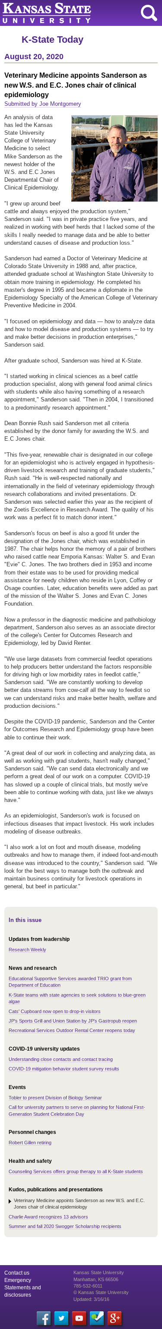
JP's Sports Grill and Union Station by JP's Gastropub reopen (73, 1020)
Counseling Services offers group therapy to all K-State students (76, 1171)
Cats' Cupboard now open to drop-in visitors (55, 1011)
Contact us (16, 1273)
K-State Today (52, 39)
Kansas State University (79, 13)
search (149, 13)
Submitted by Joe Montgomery (42, 104)
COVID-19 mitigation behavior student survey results (64, 1068)
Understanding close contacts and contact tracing (61, 1059)
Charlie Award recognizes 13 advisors (48, 1216)
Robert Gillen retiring (30, 1142)
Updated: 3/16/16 (91, 1299)
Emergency (17, 1280)
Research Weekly (27, 949)
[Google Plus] (114, 1318)
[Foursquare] (97, 1318)
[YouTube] (79, 1318)
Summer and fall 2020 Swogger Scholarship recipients (65, 1226)
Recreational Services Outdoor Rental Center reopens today (72, 1030)
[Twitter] (61, 1318)
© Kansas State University (101, 1292)
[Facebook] (44, 1318)
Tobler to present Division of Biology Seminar (55, 1097)
